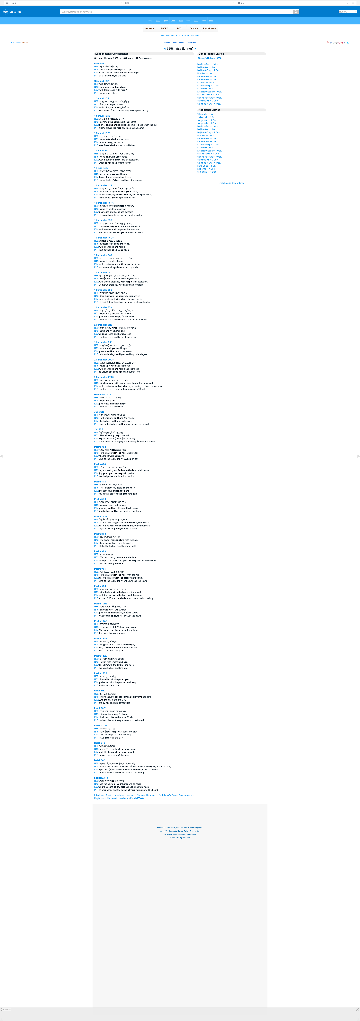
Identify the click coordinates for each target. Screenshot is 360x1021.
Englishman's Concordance (232, 183)
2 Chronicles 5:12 (103, 325)
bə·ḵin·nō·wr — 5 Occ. (207, 67)
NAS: (96, 69)
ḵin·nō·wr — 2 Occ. (206, 73)
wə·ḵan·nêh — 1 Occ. (207, 120)
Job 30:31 (99, 429)
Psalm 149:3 (100, 656)
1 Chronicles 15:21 (104, 220)
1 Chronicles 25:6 (103, 307)
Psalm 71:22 (100, 516)
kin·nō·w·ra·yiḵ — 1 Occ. (208, 85)
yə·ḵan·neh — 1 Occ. (207, 117)
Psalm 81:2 (100, 534)
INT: (96, 75)
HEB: (96, 66)
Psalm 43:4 (100, 464)
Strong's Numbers (146, 795)
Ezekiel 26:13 (101, 777)
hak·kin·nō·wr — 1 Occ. (208, 76)
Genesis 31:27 (101, 81)
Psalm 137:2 (100, 621)
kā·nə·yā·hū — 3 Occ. (207, 166)
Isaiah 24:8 (99, 743)
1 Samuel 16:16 (102, 116)
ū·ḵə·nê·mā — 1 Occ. (207, 172)
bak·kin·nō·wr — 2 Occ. (208, 64)
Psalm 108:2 (100, 603)
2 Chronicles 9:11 (103, 342)
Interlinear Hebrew (124, 795)
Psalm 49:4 (100, 481)
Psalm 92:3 (100, 551)
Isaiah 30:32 (100, 760)
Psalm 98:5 (100, 568)
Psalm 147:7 (100, 638)
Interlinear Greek (102, 795)
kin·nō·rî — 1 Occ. (205, 88)
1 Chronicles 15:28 (104, 237)
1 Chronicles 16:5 (103, 255)
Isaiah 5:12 (99, 690)
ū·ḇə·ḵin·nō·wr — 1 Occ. (208, 94)
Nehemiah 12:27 (102, 394)
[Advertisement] (232, 235)
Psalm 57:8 (100, 499)
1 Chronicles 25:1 (103, 272)
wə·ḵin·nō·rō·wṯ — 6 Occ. (209, 103)
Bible (12, 42)
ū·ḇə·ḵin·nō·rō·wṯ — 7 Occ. (209, 97)
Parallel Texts (137, 798)
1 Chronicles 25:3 (103, 290)
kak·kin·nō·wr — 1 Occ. (208, 79)
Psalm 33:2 (100, 447)
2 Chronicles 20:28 (104, 359)
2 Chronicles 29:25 (104, 377)
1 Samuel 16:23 (102, 133)
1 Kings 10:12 (101, 168)
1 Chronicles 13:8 (103, 185)
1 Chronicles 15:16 (104, 203)
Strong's (18, 42)
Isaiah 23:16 (100, 725)
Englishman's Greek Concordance (175, 795)
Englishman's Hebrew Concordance (111, 798)
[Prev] (3, 462)
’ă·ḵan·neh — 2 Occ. (206, 114)
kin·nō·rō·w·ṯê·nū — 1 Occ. (209, 91)
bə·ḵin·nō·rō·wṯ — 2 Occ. (208, 70)
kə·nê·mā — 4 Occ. (206, 169)
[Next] (356, 462)
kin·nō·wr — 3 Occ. (206, 82)
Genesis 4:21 (101, 63)
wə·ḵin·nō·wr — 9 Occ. (207, 100)
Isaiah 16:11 (100, 708)
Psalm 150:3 (100, 673)
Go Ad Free (6, 1009)
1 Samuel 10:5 (101, 98)
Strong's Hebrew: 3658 (209, 58)
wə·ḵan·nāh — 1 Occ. (207, 123)
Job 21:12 (99, 412)
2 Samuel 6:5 (101, 150)
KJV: (96, 72)
